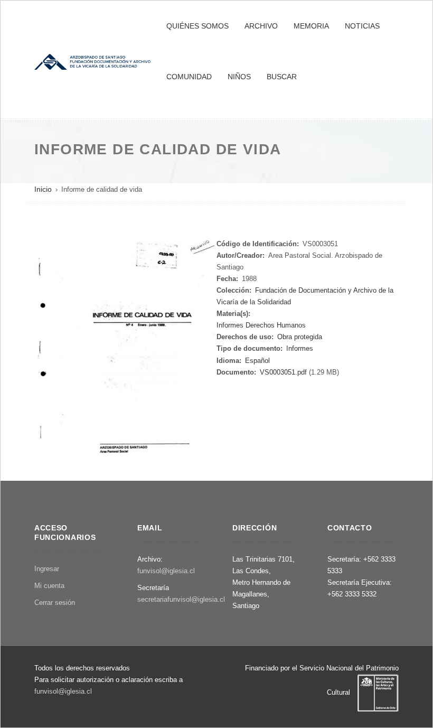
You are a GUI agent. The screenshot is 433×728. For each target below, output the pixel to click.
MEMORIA (311, 26)
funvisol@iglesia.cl (166, 571)
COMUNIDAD (189, 76)
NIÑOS (239, 76)
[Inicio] (92, 60)
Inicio (43, 189)
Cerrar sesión (54, 602)
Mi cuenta (49, 586)
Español (257, 361)
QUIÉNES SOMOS (197, 26)
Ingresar (46, 569)
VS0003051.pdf (283, 372)
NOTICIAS (362, 26)
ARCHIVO (261, 26)
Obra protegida (299, 337)
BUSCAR (282, 76)
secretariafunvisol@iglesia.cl (181, 599)
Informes (299, 348)
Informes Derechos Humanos (261, 325)
